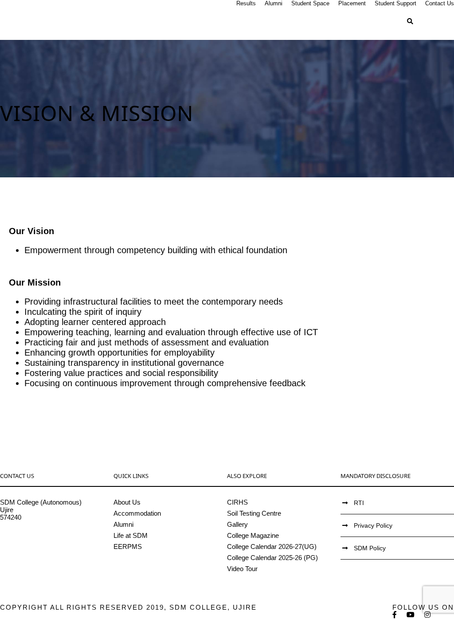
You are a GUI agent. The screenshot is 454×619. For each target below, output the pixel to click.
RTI (359, 502)
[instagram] (427, 615)
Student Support (395, 3)
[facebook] (395, 615)
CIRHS (237, 502)
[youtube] (411, 615)
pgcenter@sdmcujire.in (33, 547)
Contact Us (439, 3)
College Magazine (253, 535)
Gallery (237, 524)
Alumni (273, 3)
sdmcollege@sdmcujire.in (37, 540)
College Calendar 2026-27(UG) (272, 546)
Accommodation (137, 513)
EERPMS (128, 546)
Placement (352, 3)
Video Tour (242, 568)
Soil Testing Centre (254, 513)
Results (246, 3)
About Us (127, 502)
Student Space (310, 3)
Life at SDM (131, 535)
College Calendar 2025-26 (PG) (272, 557)
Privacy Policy (373, 525)
